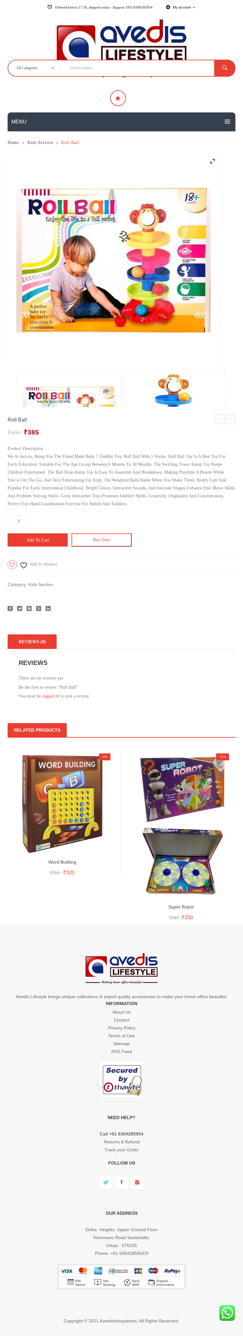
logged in (50, 695)
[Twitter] (19, 608)
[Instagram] (137, 1182)
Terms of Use (121, 1035)
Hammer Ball (231, 420)
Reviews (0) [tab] (32, 641)
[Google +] (38, 608)
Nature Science (219, 420)
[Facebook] (10, 608)
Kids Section (40, 142)
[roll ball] (114, 260)
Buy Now (101, 539)
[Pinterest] (29, 608)
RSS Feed (121, 1051)
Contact (121, 1019)
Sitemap (121, 1043)
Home (13, 142)
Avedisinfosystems (118, 1320)
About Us (121, 1012)
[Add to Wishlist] (60, 845)
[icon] (118, 98)
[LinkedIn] (48, 608)
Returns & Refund (122, 1141)
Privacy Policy (121, 1027)
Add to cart (38, 539)
